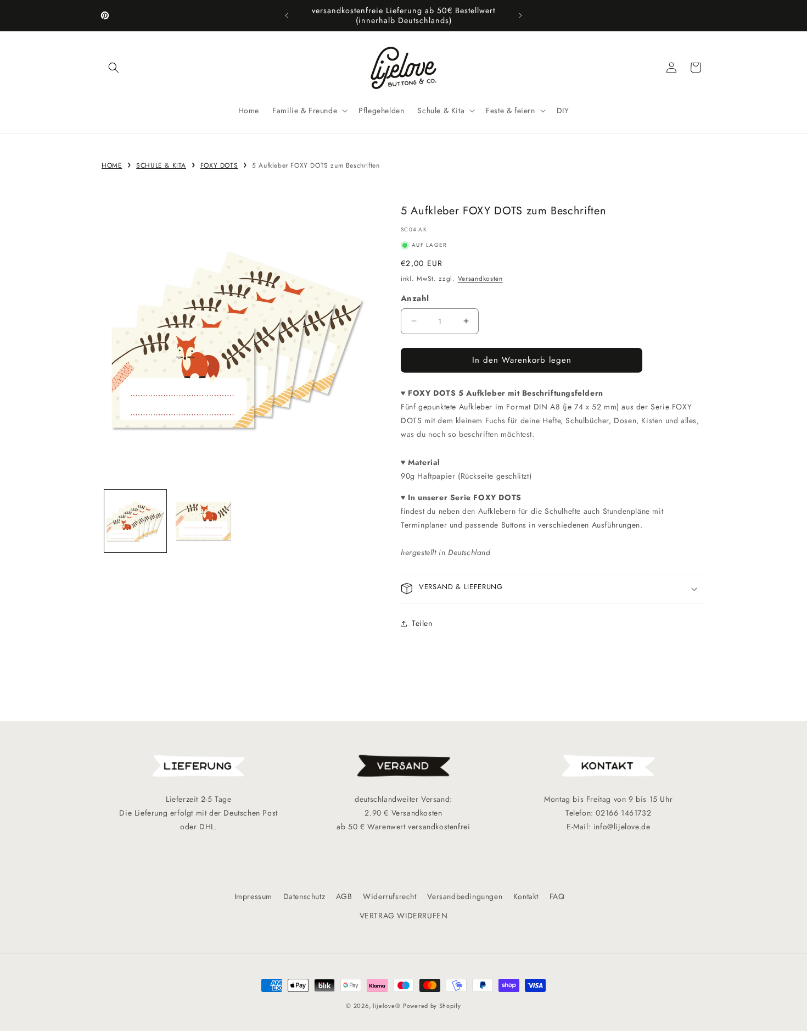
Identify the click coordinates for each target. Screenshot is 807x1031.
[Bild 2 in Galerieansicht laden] (203, 521)
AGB (344, 896)
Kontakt (526, 896)
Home (112, 165)
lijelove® (386, 1005)
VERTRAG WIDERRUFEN (404, 915)
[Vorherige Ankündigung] (286, 15)
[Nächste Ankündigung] (520, 15)
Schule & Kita (161, 165)
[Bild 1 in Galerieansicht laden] (135, 521)
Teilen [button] (422, 623)
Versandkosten (480, 279)
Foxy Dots (219, 165)
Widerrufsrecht (389, 896)
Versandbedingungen (464, 896)
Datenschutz (304, 896)
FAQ (557, 896)
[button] (114, 68)
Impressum (253, 896)
